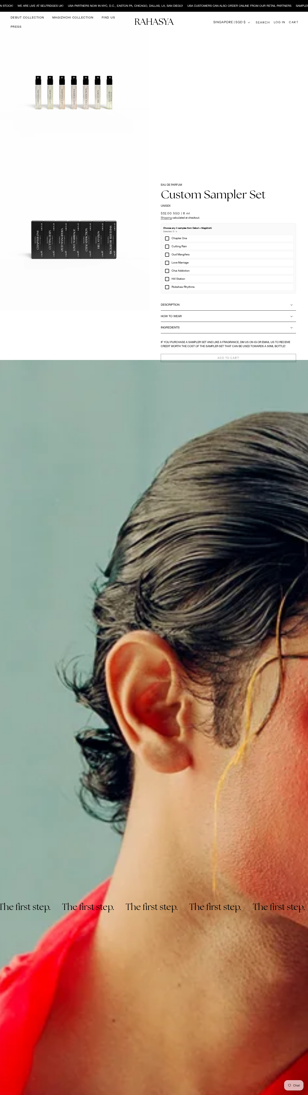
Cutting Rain (179, 246)
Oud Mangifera (180, 254)
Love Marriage (180, 262)
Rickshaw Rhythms (183, 287)
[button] (263, 22)
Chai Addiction (181, 270)
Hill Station (178, 278)
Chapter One (179, 238)
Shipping (166, 217)
